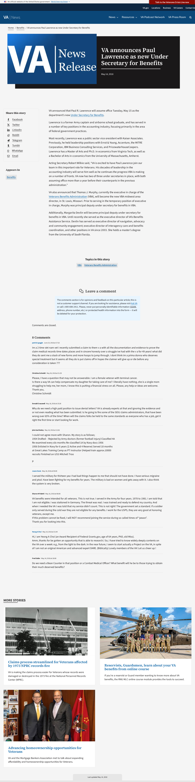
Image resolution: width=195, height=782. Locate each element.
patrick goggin (37, 343)
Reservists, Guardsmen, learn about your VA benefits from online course (140, 667)
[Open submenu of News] (116, 17)
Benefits (11, 177)
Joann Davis (36, 471)
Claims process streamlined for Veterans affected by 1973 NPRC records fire (47, 664)
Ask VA (134, 303)
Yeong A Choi (37, 532)
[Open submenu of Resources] (135, 17)
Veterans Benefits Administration (68, 197)
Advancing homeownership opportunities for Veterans (45, 749)
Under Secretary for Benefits (87, 115)
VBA (80, 265)
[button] (190, 17)
